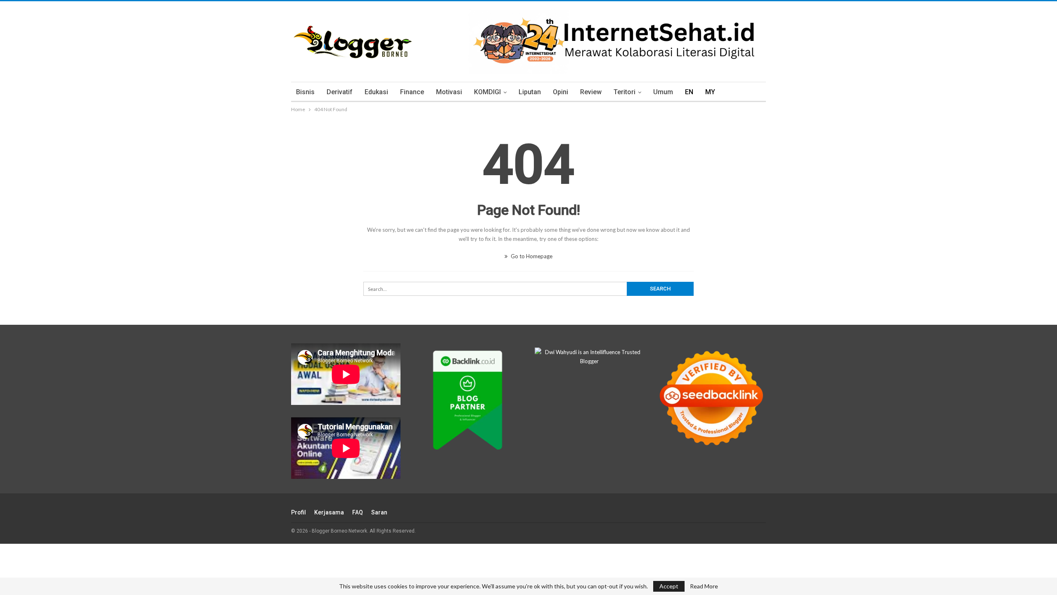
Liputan (530, 92)
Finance (412, 92)
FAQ (357, 512)
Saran (379, 512)
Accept (668, 586)
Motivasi (449, 92)
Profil (298, 512)
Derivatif (340, 92)
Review (591, 92)
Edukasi (376, 92)
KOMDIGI (487, 92)
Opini (560, 92)
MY (710, 92)
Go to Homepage (531, 256)
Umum (663, 92)
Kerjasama (329, 512)
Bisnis (305, 92)
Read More (704, 586)
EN (689, 92)
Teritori (624, 92)
